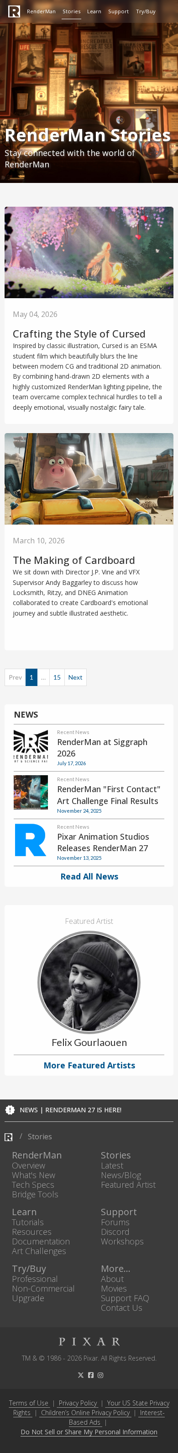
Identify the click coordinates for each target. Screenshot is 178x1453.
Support (118, 11)
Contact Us (121, 1308)
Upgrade (28, 1298)
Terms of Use (28, 1403)
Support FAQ (125, 1298)
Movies (114, 1288)
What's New (33, 1175)
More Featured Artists (89, 1065)
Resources (32, 1231)
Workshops (122, 1241)
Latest (112, 1165)
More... (116, 1268)
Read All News (89, 876)
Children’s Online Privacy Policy (85, 1412)
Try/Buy (146, 11)
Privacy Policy (78, 1403)
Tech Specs (33, 1185)
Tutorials (28, 1222)
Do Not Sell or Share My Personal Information (89, 1432)
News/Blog (121, 1175)
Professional (35, 1278)
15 (57, 677)
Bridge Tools (35, 1194)
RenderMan (41, 11)
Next (75, 677)
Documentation (41, 1241)
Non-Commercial (43, 1288)
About (112, 1278)
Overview (28, 1165)
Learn (94, 11)
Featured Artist (128, 1185)
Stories (71, 11)
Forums (115, 1222)
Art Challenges (39, 1251)
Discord (115, 1231)
